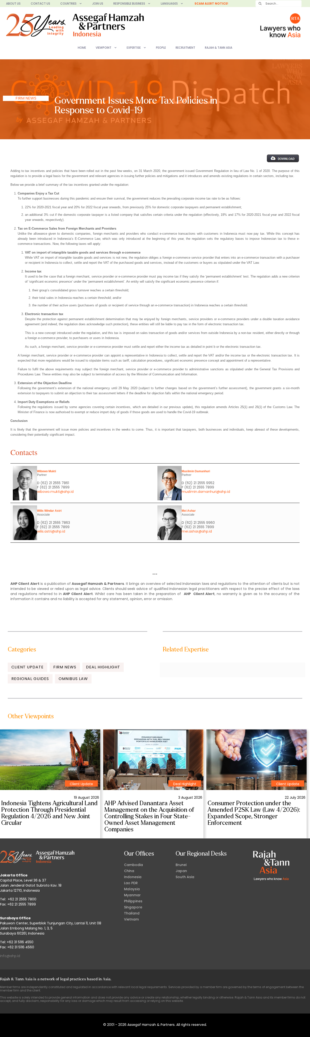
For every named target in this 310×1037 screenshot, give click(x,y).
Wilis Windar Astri (49, 510)
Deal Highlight (103, 667)
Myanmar (132, 895)
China (129, 870)
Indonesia (132, 876)
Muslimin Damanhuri (196, 471)
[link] (50, 759)
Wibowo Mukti (46, 471)
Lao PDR (131, 883)
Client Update (27, 667)
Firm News (26, 98)
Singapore (133, 907)
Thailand (132, 913)
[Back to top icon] (287, 1027)
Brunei (181, 864)
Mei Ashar (189, 510)
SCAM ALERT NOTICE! (211, 3)
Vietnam (131, 919)
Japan (181, 870)
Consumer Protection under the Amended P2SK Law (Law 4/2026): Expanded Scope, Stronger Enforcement (254, 813)
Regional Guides (30, 678)
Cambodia (133, 864)
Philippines (133, 901)
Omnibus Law (73, 678)
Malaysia (132, 889)
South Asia (185, 876)
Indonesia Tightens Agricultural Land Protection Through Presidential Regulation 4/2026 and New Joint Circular (49, 813)
